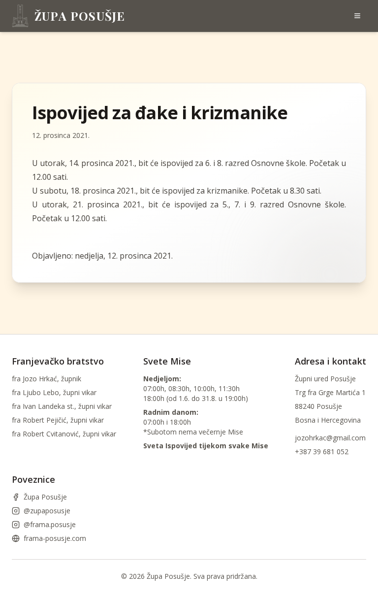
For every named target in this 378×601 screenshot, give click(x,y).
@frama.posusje (50, 524)
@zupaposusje (47, 510)
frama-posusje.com (55, 538)
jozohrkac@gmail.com (330, 437)
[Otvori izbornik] (357, 16)
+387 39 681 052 (321, 451)
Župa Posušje (45, 496)
